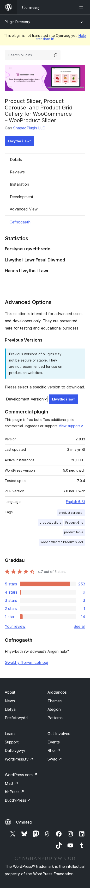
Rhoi (54, 750)
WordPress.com (21, 774)
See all (79, 626)
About (10, 692)
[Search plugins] (55, 55)
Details (16, 159)
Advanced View (24, 209)
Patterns (55, 717)
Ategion (54, 709)
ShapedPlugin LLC (29, 128)
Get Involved (59, 733)
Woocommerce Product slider (62, 542)
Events (54, 742)
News (10, 700)
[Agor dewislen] (82, 7)
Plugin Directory (17, 22)
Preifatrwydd (16, 717)
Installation (19, 184)
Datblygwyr (15, 750)
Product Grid (74, 522)
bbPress (14, 791)
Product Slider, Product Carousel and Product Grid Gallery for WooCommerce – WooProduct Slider (38, 110)
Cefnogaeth (20, 222)
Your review (15, 626)
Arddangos (57, 692)
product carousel (71, 512)
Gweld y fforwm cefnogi (26, 662)
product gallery (50, 522)
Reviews (17, 172)
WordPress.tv (19, 759)
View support (69, 426)
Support (12, 742)
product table (73, 532)
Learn (10, 733)
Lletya (10, 709)
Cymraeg (24, 822)
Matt (11, 783)
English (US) (75, 502)
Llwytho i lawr (19, 141)
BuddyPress (18, 800)
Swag (55, 759)
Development (21, 196)
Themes (55, 700)
